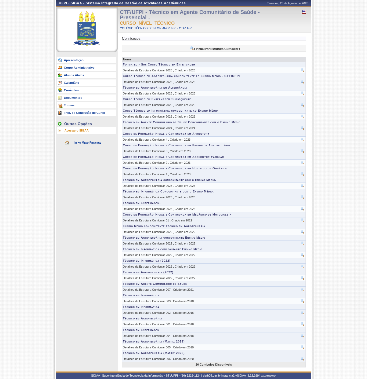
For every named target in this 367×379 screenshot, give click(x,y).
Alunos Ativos (74, 75)
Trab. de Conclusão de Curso (84, 112)
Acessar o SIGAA (76, 130)
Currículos (71, 90)
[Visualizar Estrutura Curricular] (302, 71)
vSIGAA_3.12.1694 (247, 375)
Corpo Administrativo (79, 67)
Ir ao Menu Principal (87, 142)
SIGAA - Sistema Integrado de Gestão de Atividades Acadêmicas (128, 3)
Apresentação (74, 60)
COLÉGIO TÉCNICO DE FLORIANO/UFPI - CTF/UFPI (156, 28)
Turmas (69, 105)
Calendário (71, 82)
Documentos (73, 97)
